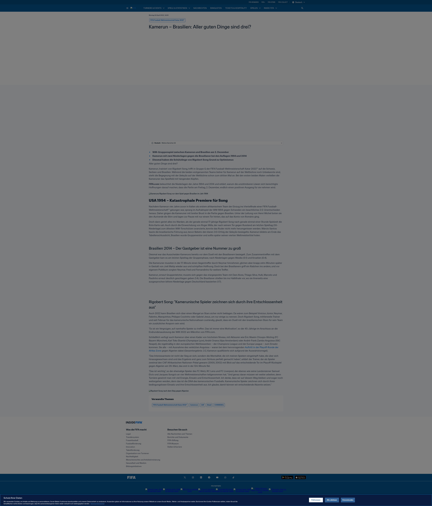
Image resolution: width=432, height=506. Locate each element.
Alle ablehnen (332, 500)
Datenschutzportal (97, 504)
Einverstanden (347, 500)
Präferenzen (315, 500)
